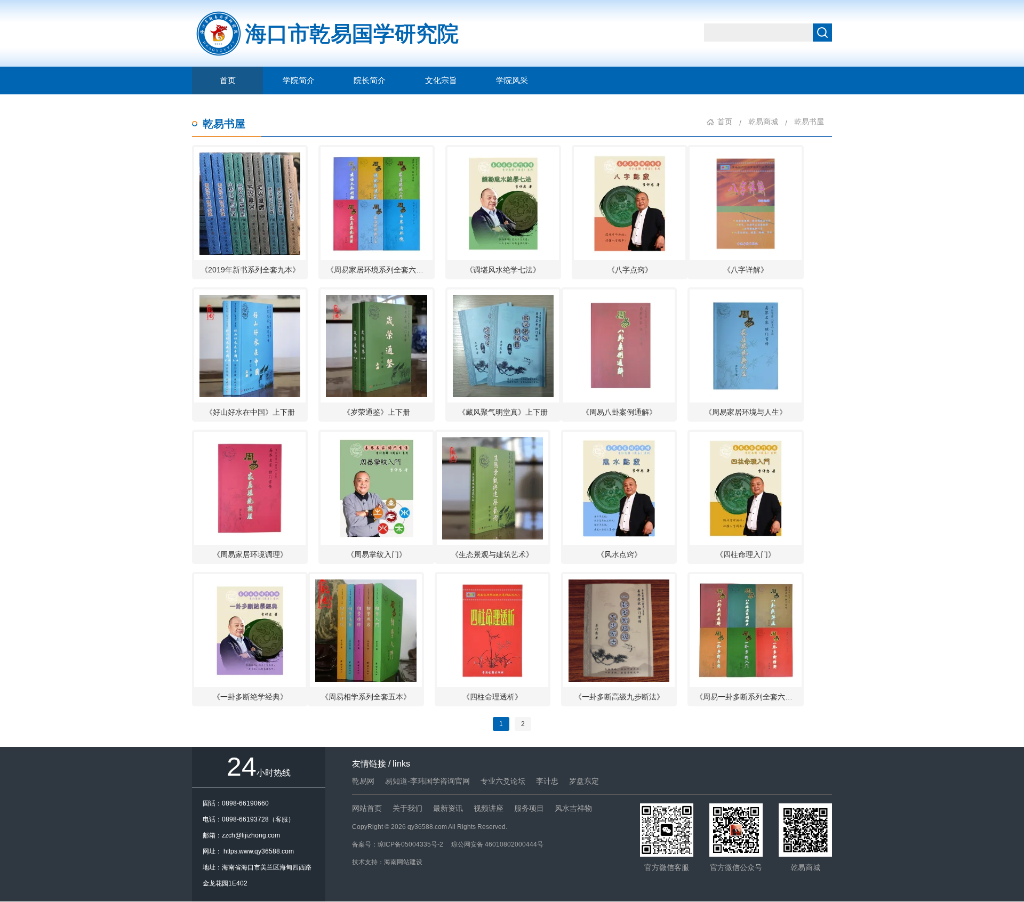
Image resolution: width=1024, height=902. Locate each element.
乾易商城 (763, 121)
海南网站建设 (403, 862)
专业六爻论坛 (503, 781)
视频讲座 (488, 808)
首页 (228, 80)
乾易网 (363, 781)
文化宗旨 (441, 80)
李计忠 (547, 781)
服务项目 (529, 808)
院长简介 (370, 80)
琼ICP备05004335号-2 (410, 844)
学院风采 (512, 80)
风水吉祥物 (573, 808)
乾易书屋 (224, 124)
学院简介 (299, 80)
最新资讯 (448, 808)
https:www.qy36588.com (258, 851)
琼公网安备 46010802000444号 (497, 844)
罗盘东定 (584, 781)
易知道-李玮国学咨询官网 (427, 781)
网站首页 (367, 808)
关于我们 (407, 808)
